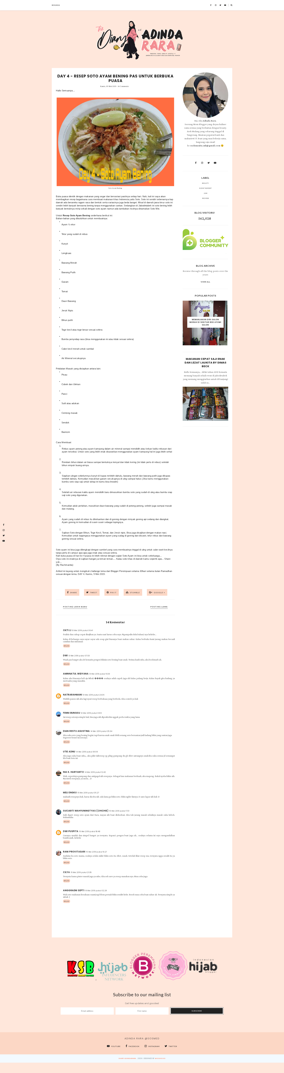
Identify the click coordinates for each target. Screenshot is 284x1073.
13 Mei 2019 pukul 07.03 (79, 655)
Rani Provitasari (74, 851)
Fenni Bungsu (71, 712)
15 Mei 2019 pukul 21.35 (81, 872)
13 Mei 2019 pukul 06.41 (82, 630)
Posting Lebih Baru (75, 607)
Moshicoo (160, 1058)
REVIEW (205, 198)
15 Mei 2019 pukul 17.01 (119, 811)
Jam (205, 193)
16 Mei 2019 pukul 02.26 (96, 890)
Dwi (65, 655)
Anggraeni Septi (73, 890)
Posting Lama (159, 607)
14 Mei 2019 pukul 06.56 (87, 751)
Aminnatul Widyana (75, 673)
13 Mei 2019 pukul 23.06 (93, 695)
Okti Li (67, 630)
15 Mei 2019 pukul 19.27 (96, 852)
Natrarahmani (72, 694)
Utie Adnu (69, 751)
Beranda (56, 5)
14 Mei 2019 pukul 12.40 (95, 772)
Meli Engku (70, 792)
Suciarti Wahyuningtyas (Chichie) (85, 810)
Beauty (205, 183)
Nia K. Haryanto (73, 772)
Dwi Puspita (70, 831)
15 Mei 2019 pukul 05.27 (88, 792)
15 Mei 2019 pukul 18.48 (89, 831)
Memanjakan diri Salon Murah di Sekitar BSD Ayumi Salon (205, 322)
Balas (66, 646)
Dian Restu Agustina (76, 731)
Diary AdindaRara (127, 1058)
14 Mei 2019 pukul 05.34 (101, 731)
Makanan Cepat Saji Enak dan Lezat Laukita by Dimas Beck (205, 362)
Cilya (66, 872)
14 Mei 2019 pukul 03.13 (91, 713)
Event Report (205, 188)
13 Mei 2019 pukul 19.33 (99, 674)
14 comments (123, 86)
